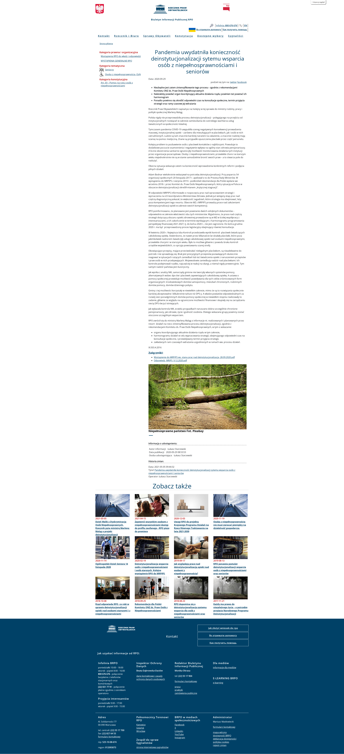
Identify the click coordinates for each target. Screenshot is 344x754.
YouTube (179, 734)
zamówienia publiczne (186, 693)
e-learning (218, 682)
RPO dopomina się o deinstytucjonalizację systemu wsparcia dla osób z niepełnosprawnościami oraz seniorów (190, 611)
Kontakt (104, 35)
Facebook (179, 724)
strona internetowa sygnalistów (152, 747)
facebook (242, 82)
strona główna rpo (121, 629)
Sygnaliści (235, 35)
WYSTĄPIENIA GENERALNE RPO (116, 60)
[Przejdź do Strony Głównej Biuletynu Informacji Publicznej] (226, 8)
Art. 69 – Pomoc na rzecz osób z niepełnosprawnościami (117, 84)
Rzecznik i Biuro (126, 35)
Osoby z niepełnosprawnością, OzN (123, 74)
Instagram (180, 737)
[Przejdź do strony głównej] (172, 9)
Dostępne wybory (210, 35)
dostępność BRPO (222, 735)
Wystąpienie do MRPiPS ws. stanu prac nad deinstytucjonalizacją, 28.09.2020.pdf (194, 357)
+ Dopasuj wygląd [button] (318, 2)
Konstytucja (184, 35)
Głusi (241, 25)
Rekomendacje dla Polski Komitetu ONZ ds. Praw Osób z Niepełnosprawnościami (151, 607)
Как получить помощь (223, 642)
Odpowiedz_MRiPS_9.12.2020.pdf (170, 360)
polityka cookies (221, 742)
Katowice (141, 724)
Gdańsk (140, 727)
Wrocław (140, 731)
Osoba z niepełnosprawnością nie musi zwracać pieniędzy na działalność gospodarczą (229, 525)
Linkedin (179, 731)
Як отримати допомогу (223, 635)
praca (177, 686)
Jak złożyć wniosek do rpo (223, 628)
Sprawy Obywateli (157, 35)
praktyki (179, 689)
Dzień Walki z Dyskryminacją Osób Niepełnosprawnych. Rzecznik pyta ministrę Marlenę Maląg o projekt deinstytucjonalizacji (112, 528)
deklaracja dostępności (224, 738)
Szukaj (212, 25)
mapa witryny (220, 732)
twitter (233, 82)
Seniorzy (109, 69)
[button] (155, 401)
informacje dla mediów (224, 667)
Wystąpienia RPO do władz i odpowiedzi (121, 56)
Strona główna (106, 43)
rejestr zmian (219, 745)
